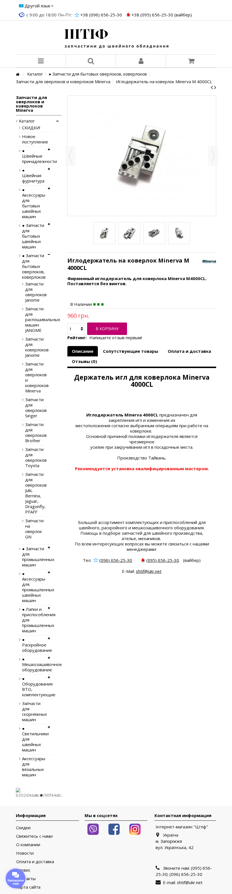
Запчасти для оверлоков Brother (30, 432)
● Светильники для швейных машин (33, 739)
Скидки (23, 827)
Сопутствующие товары (130, 351)
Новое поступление (33, 139)
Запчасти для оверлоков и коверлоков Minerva (30, 377)
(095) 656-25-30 (162, 560)
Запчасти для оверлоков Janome (30, 292)
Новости (25, 853)
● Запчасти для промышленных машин (33, 557)
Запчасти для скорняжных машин (33, 711)
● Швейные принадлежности (33, 156)
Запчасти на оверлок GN (30, 529)
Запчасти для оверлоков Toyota (30, 457)
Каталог (27, 121)
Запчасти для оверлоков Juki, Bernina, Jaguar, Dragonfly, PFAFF (30, 493)
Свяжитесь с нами (34, 836)
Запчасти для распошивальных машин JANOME (30, 319)
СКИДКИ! (31, 127)
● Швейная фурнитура (33, 175)
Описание (82, 351)
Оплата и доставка (189, 351)
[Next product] (215, 87)
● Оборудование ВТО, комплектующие (33, 686)
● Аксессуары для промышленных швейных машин (33, 587)
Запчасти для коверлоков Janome (30, 347)
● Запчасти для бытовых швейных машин (33, 236)
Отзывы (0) (84, 361)
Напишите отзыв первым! (115, 337)
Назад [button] (70, 156)
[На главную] (17, 74)
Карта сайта (28, 887)
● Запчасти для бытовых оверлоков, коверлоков (33, 266)
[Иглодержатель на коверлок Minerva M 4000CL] (104, 233)
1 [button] (36, 795)
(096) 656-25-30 (115, 560)
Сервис (23, 870)
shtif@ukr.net (149, 571)
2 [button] (41, 795)
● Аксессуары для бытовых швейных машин (33, 203)
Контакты (26, 878)
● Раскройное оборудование (33, 645)
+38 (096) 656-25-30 (101, 15)
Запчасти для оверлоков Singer (30, 407)
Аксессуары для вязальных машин (33, 766)
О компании (28, 844)
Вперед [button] (213, 156)
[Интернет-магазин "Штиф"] (116, 37)
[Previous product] (212, 87)
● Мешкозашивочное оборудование (33, 664)
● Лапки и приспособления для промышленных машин (33, 620)
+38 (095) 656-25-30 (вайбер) (162, 15)
